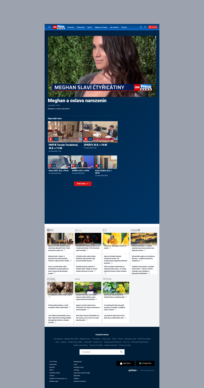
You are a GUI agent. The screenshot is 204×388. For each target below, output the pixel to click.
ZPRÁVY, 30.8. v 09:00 (80, 171)
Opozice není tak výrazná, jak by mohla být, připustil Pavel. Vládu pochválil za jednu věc (59, 248)
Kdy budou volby (130, 339)
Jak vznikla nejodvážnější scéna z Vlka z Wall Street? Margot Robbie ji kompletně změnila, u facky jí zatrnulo (59, 319)
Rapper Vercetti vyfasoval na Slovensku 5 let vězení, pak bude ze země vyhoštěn (88, 307)
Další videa (81, 184)
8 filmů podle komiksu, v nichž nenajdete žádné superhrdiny (58, 306)
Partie (114, 339)
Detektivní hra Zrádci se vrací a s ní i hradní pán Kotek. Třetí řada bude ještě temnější (87, 248)
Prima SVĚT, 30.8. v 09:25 (59, 171)
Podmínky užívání (54, 373)
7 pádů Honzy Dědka (75, 342)
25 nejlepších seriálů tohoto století (60, 295)
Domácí (71, 27)
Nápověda (77, 375)
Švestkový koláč (125, 345)
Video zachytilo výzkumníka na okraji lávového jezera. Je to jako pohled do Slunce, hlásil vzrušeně (115, 269)
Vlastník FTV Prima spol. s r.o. (58, 378)
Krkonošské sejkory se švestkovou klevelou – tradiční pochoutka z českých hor (143, 258)
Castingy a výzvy (79, 367)
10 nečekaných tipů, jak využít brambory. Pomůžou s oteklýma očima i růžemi (114, 307)
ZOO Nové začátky (144, 339)
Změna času (106, 339)
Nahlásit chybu (53, 381)
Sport (89, 27)
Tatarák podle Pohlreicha (113, 342)
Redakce (76, 378)
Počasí (124, 27)
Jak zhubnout (58, 339)
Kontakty (76, 370)
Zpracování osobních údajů (82, 373)
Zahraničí (81, 27)
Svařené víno (97, 342)
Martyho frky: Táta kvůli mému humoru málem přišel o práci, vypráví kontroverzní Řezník (86, 297)
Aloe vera (126, 342)
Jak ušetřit (114, 27)
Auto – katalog (61, 342)
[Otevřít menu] (49, 27)
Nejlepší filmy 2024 (71, 339)
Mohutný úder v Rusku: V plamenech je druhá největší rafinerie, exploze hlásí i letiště (58, 258)
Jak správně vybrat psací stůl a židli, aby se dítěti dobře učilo (114, 317)
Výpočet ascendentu (80, 345)
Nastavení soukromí (80, 381)
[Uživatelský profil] (145, 27)
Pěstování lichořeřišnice (140, 342)
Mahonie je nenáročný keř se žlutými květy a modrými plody (114, 296)
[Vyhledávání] (141, 27)
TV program (96, 339)
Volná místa (53, 364)
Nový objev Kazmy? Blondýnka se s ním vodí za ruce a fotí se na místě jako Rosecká (88, 318)
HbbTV (51, 370)
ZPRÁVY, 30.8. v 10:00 (95, 144)
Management (78, 361)
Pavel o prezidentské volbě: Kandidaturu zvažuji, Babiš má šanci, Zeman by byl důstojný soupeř (58, 270)
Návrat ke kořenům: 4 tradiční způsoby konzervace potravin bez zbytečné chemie (143, 248)
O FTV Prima (53, 361)
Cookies (51, 375)
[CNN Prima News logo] (59, 27)
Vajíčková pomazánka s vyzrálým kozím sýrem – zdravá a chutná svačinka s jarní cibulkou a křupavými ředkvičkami (143, 270)
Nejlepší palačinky (111, 345)
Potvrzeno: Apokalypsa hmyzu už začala (115, 247)
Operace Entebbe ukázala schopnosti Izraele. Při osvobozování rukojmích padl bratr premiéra (115, 259)
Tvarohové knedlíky (96, 345)
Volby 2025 (88, 342)
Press (75, 364)
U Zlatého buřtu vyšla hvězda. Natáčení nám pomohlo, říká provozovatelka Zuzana (86, 258)
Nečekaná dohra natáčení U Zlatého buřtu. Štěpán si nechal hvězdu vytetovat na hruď (86, 269)
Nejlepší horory (85, 339)
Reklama (52, 367)
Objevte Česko (101, 27)
